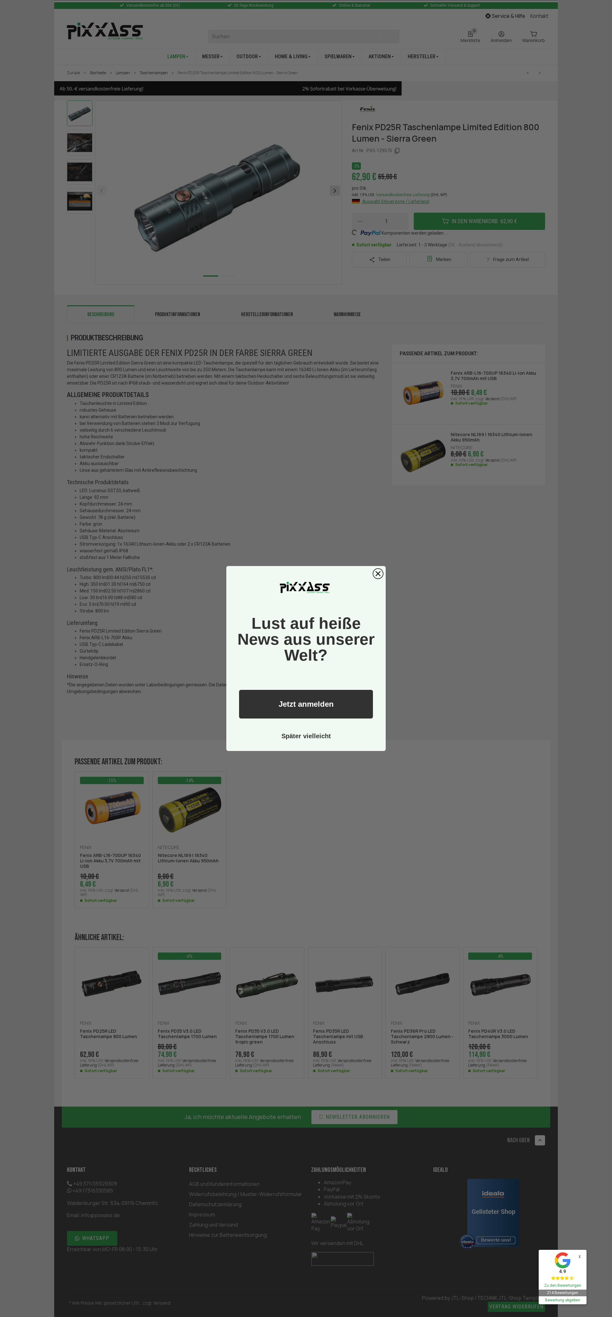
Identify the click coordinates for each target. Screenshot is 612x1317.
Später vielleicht (306, 736)
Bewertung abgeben (562, 1300)
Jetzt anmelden (306, 704)
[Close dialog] (378, 574)
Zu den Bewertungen (562, 1285)
